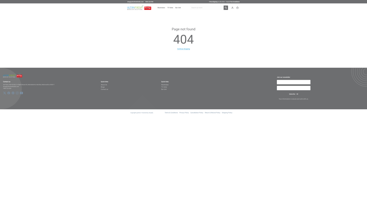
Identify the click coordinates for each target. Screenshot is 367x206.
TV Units (164, 87)
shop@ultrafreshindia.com (135, 1)
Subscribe (292, 94)
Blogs (103, 87)
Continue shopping (183, 49)
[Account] (232, 7)
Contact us (104, 89)
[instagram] (17, 93)
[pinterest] (13, 93)
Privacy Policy (184, 113)
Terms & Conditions (171, 113)
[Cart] (237, 7)
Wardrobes (164, 85)
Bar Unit (164, 89)
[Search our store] (226, 8)
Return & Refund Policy (212, 113)
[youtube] (21, 93)
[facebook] (9, 93)
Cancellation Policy (196, 113)
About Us (104, 85)
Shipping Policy (227, 113)
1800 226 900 (149, 1)
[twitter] (4, 93)
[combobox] (207, 8)
